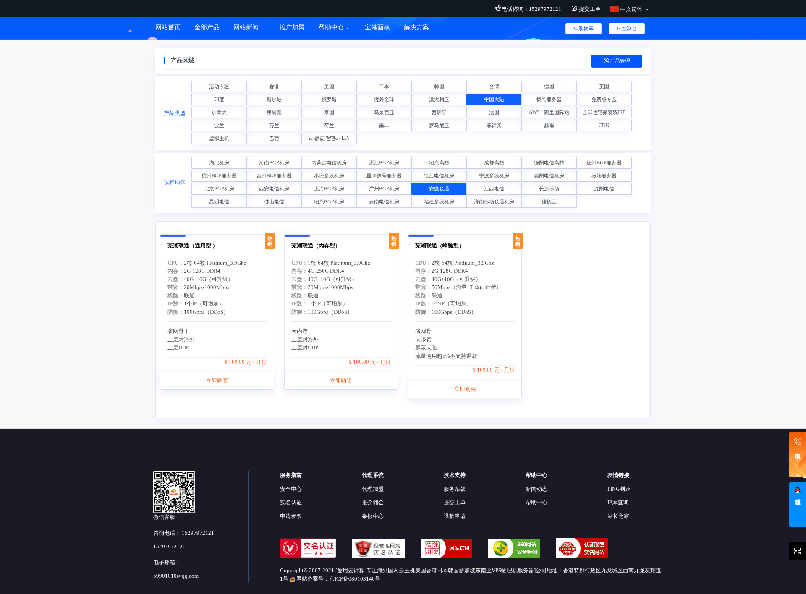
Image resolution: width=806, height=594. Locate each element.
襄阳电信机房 (549, 176)
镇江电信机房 (439, 176)
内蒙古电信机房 (329, 163)
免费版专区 (604, 99)
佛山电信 (274, 202)
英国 (604, 86)
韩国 (439, 86)
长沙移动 (549, 189)
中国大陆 (494, 99)
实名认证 (291, 502)
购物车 (586, 28)
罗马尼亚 (439, 125)
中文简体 (631, 9)
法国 (494, 112)
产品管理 (620, 61)
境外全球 (384, 99)
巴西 (274, 138)
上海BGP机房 (329, 189)
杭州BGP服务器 (219, 176)
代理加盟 (373, 489)
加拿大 (219, 112)
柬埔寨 (274, 112)
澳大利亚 (439, 99)
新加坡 (274, 99)
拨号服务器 (549, 99)
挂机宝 (549, 202)
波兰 (219, 125)
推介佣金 (373, 502)
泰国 (329, 112)
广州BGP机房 (384, 189)
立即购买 (217, 381)
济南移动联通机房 (494, 202)
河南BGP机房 (274, 163)
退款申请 (455, 516)
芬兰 (274, 125)
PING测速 (619, 489)
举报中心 (373, 516)
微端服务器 (604, 176)
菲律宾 (494, 125)
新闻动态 (536, 489)
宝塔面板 (377, 27)
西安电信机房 (274, 189)
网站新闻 (246, 27)
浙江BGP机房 (384, 163)
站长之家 (618, 516)
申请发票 (291, 516)
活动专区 (219, 86)
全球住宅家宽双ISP (604, 112)
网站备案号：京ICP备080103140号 (337, 579)
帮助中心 (331, 27)
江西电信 (494, 189)
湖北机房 (219, 163)
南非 (384, 125)
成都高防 (494, 163)
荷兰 (329, 125)
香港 (274, 86)
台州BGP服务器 (274, 176)
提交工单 (589, 9)
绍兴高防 (439, 163)
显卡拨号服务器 (384, 176)
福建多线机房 (439, 202)
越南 (549, 125)
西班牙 (439, 112)
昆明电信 (219, 202)
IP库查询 (617, 502)
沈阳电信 (604, 189)
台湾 (494, 86)
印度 (219, 99)
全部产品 (207, 27)
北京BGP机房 (219, 189)
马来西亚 (384, 112)
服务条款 (455, 489)
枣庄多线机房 (329, 176)
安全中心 (291, 489)
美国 (329, 86)
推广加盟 (292, 27)
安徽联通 (439, 189)
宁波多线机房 (494, 176)
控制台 (629, 28)
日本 (384, 86)
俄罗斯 (329, 99)
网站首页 (168, 27)
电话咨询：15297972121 (531, 9)
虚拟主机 (219, 138)
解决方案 (416, 27)
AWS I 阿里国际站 (549, 112)
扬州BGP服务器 (604, 163)
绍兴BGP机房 (329, 202)
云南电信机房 (384, 202)
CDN (604, 125)
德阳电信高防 (549, 163)
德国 (549, 86)
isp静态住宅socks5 (329, 138)
